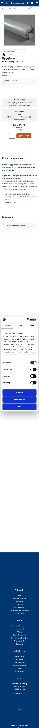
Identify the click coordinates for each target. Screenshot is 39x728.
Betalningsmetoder (19, 665)
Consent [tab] (7, 325)
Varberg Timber (19, 607)
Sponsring (19, 644)
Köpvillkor (19, 659)
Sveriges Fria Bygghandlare (19, 610)
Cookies (19, 668)
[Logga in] (27, 3)
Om (19, 595)
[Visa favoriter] (32, 3)
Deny (19, 406)
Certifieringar (19, 613)
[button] (11, 3)
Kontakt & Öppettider (19, 598)
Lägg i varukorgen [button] (24, 136)
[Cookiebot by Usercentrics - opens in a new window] (28, 319)
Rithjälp (19, 632)
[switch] (33, 369)
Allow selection (19, 399)
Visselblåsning (19, 671)
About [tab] (32, 325)
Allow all (19, 392)
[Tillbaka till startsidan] (19, 3)
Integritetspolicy (19, 662)
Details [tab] (19, 325)
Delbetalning (19, 656)
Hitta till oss (18, 693)
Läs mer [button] (4, 75)
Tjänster (19, 620)
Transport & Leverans (19, 626)
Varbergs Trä (19, 590)
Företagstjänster (19, 641)
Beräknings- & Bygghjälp (19, 638)
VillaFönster (19, 604)
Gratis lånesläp (20, 629)
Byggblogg (19, 601)
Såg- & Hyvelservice (19, 635)
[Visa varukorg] (36, 3)
